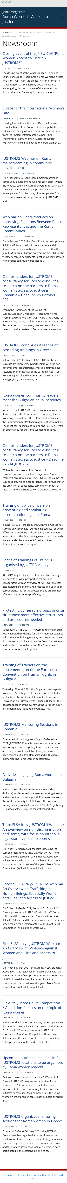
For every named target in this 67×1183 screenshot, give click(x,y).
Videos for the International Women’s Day (33, 110)
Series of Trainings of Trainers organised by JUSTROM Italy (27, 562)
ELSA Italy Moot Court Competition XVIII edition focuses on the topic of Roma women (31, 1007)
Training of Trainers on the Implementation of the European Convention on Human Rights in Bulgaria (29, 671)
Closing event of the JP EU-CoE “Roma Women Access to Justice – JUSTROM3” (33, 58)
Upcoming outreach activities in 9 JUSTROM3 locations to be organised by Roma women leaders (32, 1062)
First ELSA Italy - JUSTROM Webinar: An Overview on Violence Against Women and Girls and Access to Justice (31, 950)
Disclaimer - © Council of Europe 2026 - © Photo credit (33, 1175)
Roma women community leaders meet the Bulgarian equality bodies (31, 397)
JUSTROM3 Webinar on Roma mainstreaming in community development (27, 163)
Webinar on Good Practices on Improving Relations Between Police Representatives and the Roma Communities (32, 223)
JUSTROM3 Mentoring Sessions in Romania (30, 726)
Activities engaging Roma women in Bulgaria (32, 777)
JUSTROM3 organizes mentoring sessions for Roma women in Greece (32, 1118)
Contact (34, 1178)
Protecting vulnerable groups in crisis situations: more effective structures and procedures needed (33, 615)
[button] (33, 3)
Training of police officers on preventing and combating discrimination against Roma (26, 510)
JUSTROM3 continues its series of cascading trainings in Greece (30, 347)
